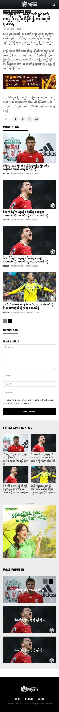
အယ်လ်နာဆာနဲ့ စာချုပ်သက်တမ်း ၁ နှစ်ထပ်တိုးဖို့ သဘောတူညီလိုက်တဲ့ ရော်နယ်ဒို (28, 305)
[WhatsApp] (36, 119)
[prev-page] (5, 321)
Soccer (6, 173)
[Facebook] (16, 119)
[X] (23, 119)
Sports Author (17, 173)
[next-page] (10, 321)
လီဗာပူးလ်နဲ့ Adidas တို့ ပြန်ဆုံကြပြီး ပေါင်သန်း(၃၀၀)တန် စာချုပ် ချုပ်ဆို (26, 167)
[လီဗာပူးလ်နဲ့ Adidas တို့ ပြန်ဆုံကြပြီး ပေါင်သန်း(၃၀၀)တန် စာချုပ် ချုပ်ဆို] (29, 148)
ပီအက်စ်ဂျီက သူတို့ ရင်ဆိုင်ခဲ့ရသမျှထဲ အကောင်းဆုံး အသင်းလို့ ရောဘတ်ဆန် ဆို (25, 213)
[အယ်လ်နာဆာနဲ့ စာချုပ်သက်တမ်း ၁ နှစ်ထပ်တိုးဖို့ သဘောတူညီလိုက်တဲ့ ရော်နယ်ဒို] (29, 287)
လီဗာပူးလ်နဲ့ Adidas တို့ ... (29, 589)
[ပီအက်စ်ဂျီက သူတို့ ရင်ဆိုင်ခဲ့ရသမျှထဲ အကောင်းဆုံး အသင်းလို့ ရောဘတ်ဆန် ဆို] (29, 194)
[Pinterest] (29, 119)
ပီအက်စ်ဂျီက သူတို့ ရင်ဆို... (29, 619)
